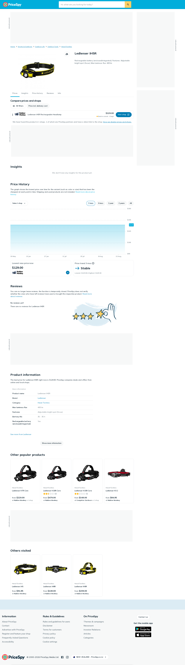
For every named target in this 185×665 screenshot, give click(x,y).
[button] (18, 105)
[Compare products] (67, 54)
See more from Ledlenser (20, 434)
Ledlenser (42, 398)
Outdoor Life (40, 47)
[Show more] (13, 115)
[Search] (128, 4)
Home (12, 47)
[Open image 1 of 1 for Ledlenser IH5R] (37, 70)
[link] (25, 481)
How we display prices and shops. (117, 122)
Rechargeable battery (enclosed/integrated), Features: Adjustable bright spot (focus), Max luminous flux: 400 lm (102, 61)
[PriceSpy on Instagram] (67, 657)
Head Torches (66, 47)
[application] (72, 233)
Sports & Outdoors (25, 47)
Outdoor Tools (53, 47)
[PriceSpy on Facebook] (62, 657)
